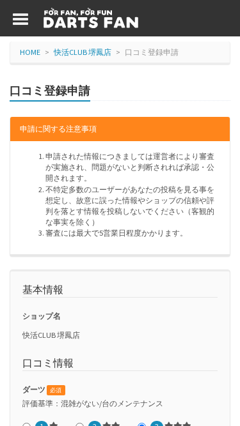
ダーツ (41, 389)
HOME (30, 52)
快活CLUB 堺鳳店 (82, 52)
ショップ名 (41, 316)
